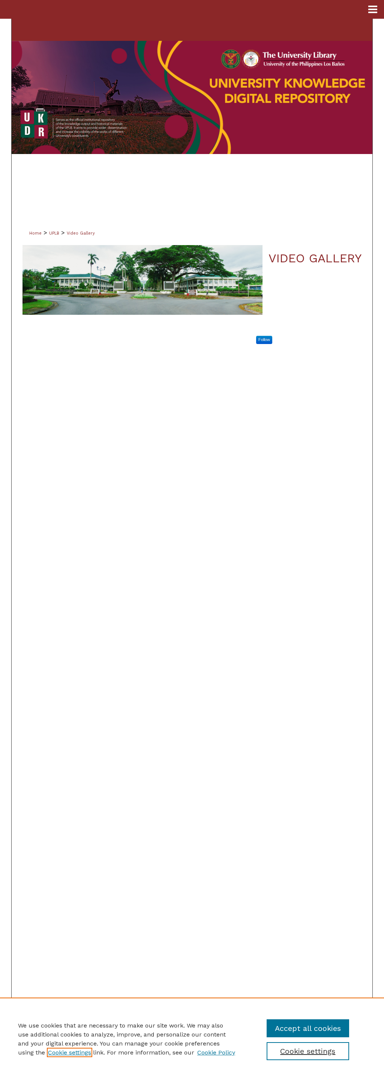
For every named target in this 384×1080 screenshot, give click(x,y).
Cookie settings (69, 1052)
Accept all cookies (308, 1028)
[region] (192, 1039)
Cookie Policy (216, 1052)
